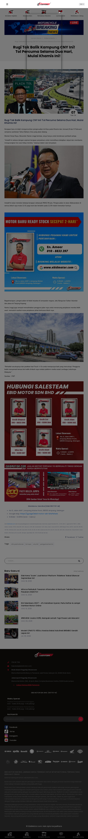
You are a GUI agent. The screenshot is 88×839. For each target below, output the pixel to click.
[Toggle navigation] (7, 4)
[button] (82, 4)
